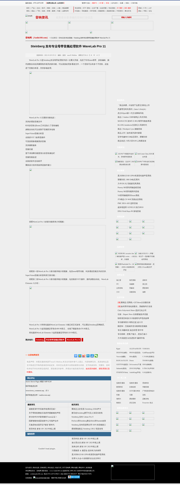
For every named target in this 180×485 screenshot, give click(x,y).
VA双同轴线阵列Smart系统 (128, 195)
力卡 (118, 292)
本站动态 (51, 468)
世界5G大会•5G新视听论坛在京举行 (86, 458)
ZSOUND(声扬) (134, 368)
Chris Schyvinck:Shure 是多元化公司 (132, 310)
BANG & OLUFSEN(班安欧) (126, 360)
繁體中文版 (86, 3)
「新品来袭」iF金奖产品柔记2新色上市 (134, 105)
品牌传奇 (65, 11)
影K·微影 (128, 8)
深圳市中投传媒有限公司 (85, 471)
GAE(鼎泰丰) (147, 372)
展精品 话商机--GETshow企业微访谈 (134, 302)
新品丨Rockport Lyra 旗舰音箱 (130, 129)
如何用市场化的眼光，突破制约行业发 (135, 306)
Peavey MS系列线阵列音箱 (128, 191)
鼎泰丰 (144, 280)
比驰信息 (132, 387)
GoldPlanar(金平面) (148, 353)
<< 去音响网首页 (32, 355)
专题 (58, 11)
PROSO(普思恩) (134, 353)
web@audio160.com (36, 474)
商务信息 (36, 468)
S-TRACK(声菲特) (148, 368)
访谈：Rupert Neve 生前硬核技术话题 (133, 314)
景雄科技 (145, 383)
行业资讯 (54, 38)
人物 (58, 8)
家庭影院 (101, 11)
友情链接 (89, 468)
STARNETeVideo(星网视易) (125, 372)
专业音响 (78, 8)
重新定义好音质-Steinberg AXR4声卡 (86, 409)
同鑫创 (131, 288)
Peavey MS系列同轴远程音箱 (129, 188)
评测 (48, 11)
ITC (117, 284)
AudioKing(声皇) (135, 372)
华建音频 (145, 387)
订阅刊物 (134, 3)
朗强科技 (119, 387)
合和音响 (119, 288)
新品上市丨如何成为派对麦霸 (130, 133)
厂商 (38, 11)
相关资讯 (75, 405)
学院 (145, 11)
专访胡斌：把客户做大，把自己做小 (132, 334)
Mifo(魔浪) (133, 357)
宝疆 (131, 395)
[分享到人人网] (92, 355)
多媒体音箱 (111, 11)
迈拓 (144, 395)
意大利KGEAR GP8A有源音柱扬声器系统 (88, 454)
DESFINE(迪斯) (121, 353)
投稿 (127, 3)
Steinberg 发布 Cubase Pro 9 (82, 417)
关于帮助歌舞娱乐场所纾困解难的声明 (44, 413)
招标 (48, 8)
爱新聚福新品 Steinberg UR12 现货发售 (87, 429)
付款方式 (58, 468)
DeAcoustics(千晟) (135, 364)
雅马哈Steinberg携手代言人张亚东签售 (87, 413)
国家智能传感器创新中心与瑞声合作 (43, 421)
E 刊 (144, 8)
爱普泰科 (145, 288)
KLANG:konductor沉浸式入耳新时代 (132, 125)
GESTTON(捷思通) (122, 364)
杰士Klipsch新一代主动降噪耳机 (131, 113)
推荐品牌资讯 (122, 408)
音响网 (39, 471)
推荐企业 (120, 275)
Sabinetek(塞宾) (121, 368)
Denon (131, 360)
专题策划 (120, 147)
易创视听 (132, 399)
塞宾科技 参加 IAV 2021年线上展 (42, 429)
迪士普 (118, 280)
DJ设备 (77, 11)
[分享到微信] (96, 355)
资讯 (28, 11)
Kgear (118, 349)
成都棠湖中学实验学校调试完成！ (43, 409)
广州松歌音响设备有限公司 (151, 391)
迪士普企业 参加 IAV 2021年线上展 (86, 443)
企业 (38, 8)
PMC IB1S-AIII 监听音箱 (128, 203)
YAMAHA (146, 349)
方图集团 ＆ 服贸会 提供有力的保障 (86, 451)
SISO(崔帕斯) (147, 364)
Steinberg (40, 340)
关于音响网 (66, 468)
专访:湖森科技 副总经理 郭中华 (130, 330)
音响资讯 (43, 468)
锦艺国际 (132, 280)
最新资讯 (31, 405)
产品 (33, 8)
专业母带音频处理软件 (55, 340)
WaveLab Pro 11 (73, 340)
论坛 (150, 11)
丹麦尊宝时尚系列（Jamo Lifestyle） (132, 109)
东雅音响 (132, 292)
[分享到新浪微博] (84, 355)
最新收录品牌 (122, 343)
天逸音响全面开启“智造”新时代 (41, 425)
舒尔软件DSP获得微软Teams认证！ (43, 417)
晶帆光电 (145, 399)
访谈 (43, 11)
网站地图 (74, 468)
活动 (53, 8)
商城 (140, 8)
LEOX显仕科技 (134, 391)
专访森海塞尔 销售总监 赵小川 (130, 322)
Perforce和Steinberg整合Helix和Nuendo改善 (89, 421)
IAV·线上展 (121, 378)
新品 (33, 11)
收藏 (121, 3)
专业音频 (111, 8)
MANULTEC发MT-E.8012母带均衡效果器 (134, 121)
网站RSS (82, 468)
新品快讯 (120, 100)
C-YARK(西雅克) (148, 357)
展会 (140, 11)
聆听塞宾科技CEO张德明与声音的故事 (133, 318)
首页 (28, 8)
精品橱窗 (65, 8)
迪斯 (144, 292)
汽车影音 (119, 11)
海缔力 (118, 399)
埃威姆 (131, 284)
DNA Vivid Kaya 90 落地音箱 (129, 211)
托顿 (118, 395)
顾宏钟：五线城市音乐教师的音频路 (132, 326)
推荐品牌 (120, 217)
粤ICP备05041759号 (85, 474)
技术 (43, 8)
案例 (53, 11)
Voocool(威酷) (121, 357)
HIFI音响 (93, 11)
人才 (150, 8)
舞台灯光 (128, 11)
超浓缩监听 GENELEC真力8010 (130, 207)
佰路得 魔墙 (120, 383)
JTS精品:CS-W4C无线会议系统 (130, 199)
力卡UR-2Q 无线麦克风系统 (129, 184)
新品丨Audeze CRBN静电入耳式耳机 (132, 117)
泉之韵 (144, 284)
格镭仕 (118, 403)
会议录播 (103, 8)
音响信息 (62, 38)
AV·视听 (120, 8)
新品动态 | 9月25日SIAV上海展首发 (132, 141)
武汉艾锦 (132, 403)
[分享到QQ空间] (80, 355)
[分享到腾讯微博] (88, 355)
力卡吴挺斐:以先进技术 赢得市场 (131, 338)
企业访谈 (120, 297)
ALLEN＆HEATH (135, 349)
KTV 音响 (86, 8)
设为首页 (114, 3)
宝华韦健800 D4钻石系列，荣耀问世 (132, 137)
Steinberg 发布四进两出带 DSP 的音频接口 (89, 425)
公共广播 (95, 8)
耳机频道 (85, 11)
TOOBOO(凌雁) (147, 360)
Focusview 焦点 (147, 403)
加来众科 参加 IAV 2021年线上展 (85, 447)
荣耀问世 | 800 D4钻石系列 (128, 180)
